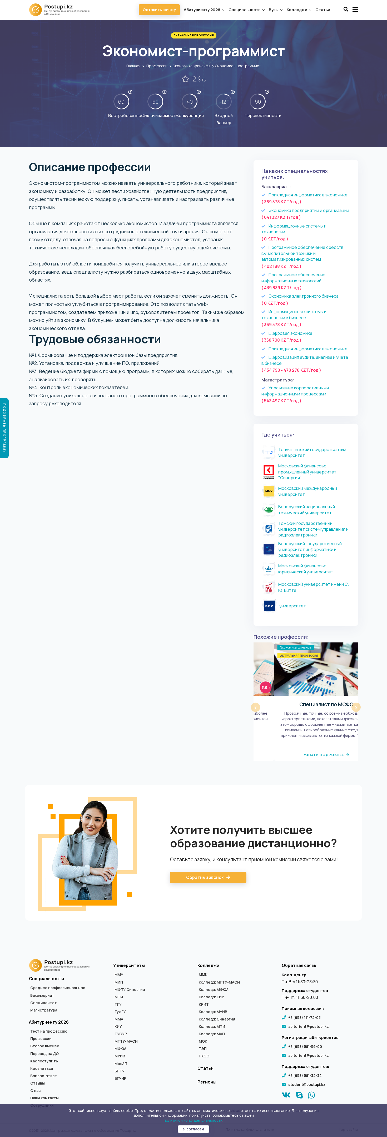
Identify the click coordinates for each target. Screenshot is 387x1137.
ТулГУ (120, 1012)
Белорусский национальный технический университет (306, 509)
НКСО (204, 1056)
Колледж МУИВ (213, 1012)
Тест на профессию (48, 1031)
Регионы (206, 1082)
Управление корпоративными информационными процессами (295, 391)
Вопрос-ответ (43, 1076)
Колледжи (297, 9)
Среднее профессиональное (57, 988)
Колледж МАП (212, 1034)
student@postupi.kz (306, 1084)
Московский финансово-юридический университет (305, 568)
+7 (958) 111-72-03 (304, 1017)
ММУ (119, 975)
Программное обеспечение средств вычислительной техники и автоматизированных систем (302, 253)
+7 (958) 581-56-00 (305, 1046)
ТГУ (118, 1004)
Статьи (322, 9)
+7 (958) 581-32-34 (305, 1075)
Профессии (156, 65)
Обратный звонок (205, 877)
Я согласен (193, 1128)
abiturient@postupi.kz (308, 1026)
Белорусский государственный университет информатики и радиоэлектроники (310, 549)
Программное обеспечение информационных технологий (293, 278)
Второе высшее (44, 1046)
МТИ (119, 997)
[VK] (286, 1096)
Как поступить (44, 1061)
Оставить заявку (159, 9)
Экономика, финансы (191, 65)
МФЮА (120, 1049)
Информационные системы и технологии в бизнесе (293, 315)
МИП (119, 982)
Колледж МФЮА (214, 990)
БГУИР (120, 1078)
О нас (35, 1090)
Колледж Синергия (217, 1019)
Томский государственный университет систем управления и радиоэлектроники (313, 529)
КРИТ (204, 1004)
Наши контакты (44, 1098)
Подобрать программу (5, 428)
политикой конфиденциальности (193, 1120)
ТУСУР (121, 1034)
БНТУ (120, 1071)
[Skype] (299, 1096)
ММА (119, 1019)
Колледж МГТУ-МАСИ (219, 982)
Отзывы (37, 1083)
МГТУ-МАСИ (126, 1041)
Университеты (129, 965)
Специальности (245, 9)
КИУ (118, 1026)
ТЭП (203, 1049)
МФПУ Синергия (130, 990)
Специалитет (43, 1003)
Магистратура (43, 1010)
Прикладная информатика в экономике (308, 195)
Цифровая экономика (290, 333)
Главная (133, 65)
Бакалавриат (42, 995)
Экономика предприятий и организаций (309, 210)
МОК (203, 1041)
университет (292, 606)
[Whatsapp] (311, 1096)
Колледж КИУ (211, 997)
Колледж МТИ (212, 1026)
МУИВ (120, 1056)
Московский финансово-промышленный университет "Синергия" (307, 472)
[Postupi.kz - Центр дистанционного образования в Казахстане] (62, 9)
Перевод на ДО (44, 1054)
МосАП (121, 1064)
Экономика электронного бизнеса (304, 296)
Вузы (274, 9)
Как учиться (41, 1068)
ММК (203, 975)
